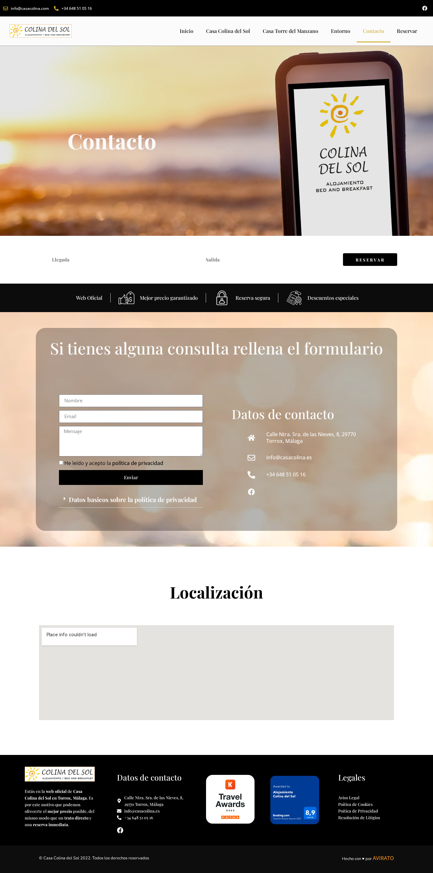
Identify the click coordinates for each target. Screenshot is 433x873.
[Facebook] (425, 8)
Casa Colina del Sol (228, 31)
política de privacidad (137, 463)
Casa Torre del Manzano (290, 31)
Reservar (407, 31)
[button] (131, 499)
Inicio (186, 31)
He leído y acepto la (113, 463)
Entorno (340, 31)
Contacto (373, 31)
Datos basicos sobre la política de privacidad (133, 499)
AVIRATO (383, 858)
